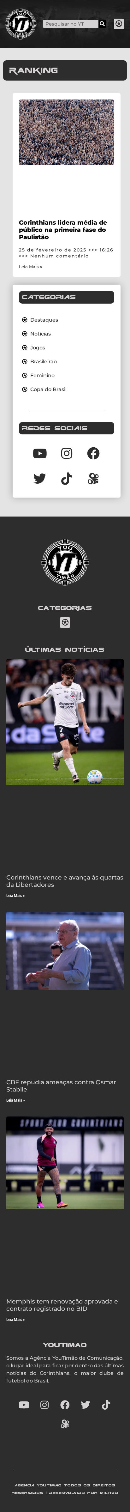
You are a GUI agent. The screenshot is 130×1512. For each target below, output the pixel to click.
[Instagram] (66, 453)
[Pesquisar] (102, 24)
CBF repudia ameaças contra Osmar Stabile (61, 1085)
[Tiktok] (66, 478)
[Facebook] (93, 453)
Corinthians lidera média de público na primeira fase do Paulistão (63, 230)
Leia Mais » (30, 266)
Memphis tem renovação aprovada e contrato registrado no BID (62, 1304)
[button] (119, 24)
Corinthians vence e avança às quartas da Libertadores (64, 881)
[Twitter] (39, 478)
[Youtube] (39, 453)
